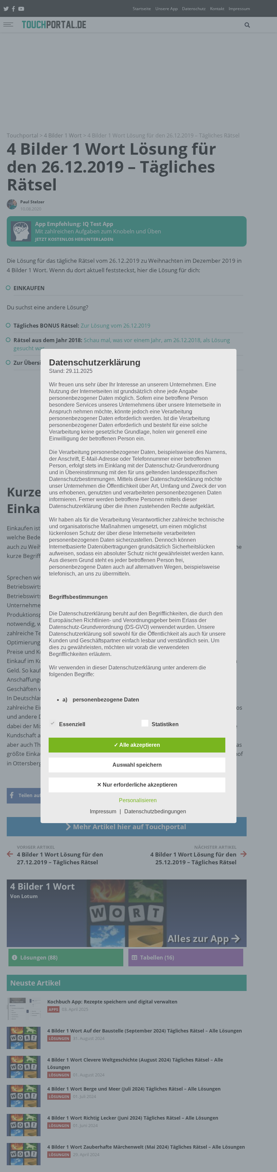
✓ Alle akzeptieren (137, 745)
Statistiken (165, 724)
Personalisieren (138, 800)
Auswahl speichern (137, 765)
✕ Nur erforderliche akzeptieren (137, 785)
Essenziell (72, 724)
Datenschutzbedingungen (155, 811)
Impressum (103, 811)
